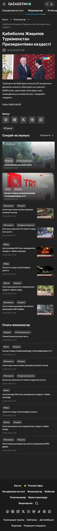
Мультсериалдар (37, 497)
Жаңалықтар (35, 10)
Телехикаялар (18, 497)
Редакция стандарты (35, 525)
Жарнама (16, 525)
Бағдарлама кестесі (12, 10)
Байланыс (32, 519)
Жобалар (49, 491)
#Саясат (8, 128)
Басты (5, 19)
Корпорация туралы (13, 519)
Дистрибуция (47, 519)
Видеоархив (26, 503)
